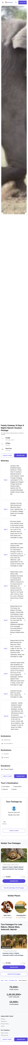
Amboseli (21, 433)
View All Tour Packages (13, 974)
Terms (2, 1026)
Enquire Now (14, 881)
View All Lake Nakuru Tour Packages (14, 888)
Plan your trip (4, 1035)
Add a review (4, 1033)
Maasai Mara (14, 433)
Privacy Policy (5, 1023)
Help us (3, 1019)
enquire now (21, 1039)
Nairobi (3, 434)
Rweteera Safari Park (14, 812)
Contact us (4, 1021)
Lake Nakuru (6, 433)
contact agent (7, 1039)
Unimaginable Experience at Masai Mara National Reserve (21, 915)
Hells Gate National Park (7, 915)
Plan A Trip (22, 2)
